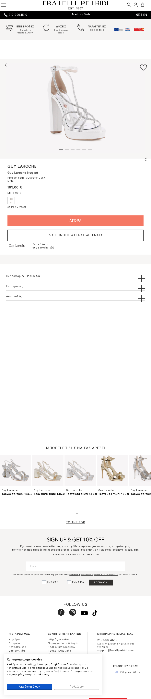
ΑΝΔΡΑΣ (53, 582)
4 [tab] (78, 151)
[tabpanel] (75, 108)
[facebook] (59, 614)
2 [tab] (67, 151)
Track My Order (82, 14)
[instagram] (71, 614)
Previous (6, 474)
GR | (139, 14)
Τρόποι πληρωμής (59, 650)
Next (145, 474)
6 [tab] (90, 151)
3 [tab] (73, 151)
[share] (145, 160)
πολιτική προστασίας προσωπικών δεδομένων (93, 574)
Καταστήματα (17, 647)
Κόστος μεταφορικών (62, 647)
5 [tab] (84, 151)
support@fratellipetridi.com (115, 650)
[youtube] (83, 614)
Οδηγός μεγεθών (59, 639)
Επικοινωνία (17, 650)
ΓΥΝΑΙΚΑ (78, 582)
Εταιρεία (14, 643)
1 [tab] (61, 151)
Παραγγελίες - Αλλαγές (63, 643)
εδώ (52, 247)
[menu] (6, 4)
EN (145, 14)
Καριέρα (14, 639)
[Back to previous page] (5, 65)
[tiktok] (92, 614)
